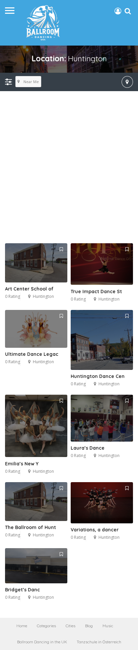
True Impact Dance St (96, 291)
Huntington (43, 296)
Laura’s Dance (88, 448)
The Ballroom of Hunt (30, 527)
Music (107, 625)
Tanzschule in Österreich (99, 641)
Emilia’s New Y (22, 464)
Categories (46, 625)
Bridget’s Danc (22, 590)
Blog (89, 625)
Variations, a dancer (95, 530)
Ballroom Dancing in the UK (42, 641)
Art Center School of (29, 289)
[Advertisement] (69, 168)
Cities (70, 625)
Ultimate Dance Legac (31, 354)
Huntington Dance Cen (98, 376)
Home (21, 625)
